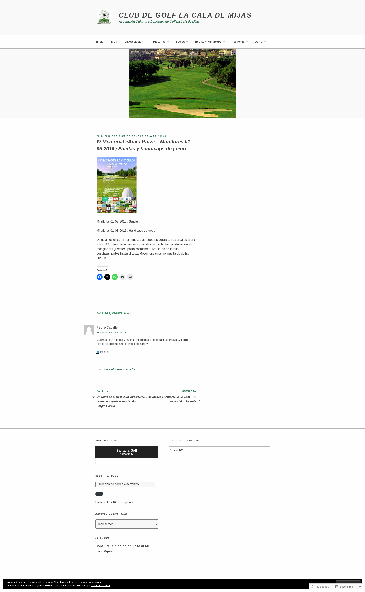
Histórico (159, 41)
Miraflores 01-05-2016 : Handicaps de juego (126, 230)
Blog (114, 41)
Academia (238, 41)
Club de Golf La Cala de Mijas (185, 15)
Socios (180, 41)
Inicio (99, 41)
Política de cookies (100, 585)
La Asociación (134, 41)
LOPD (259, 41)
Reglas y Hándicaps (208, 41)
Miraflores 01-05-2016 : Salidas (118, 221)
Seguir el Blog (107, 476)
